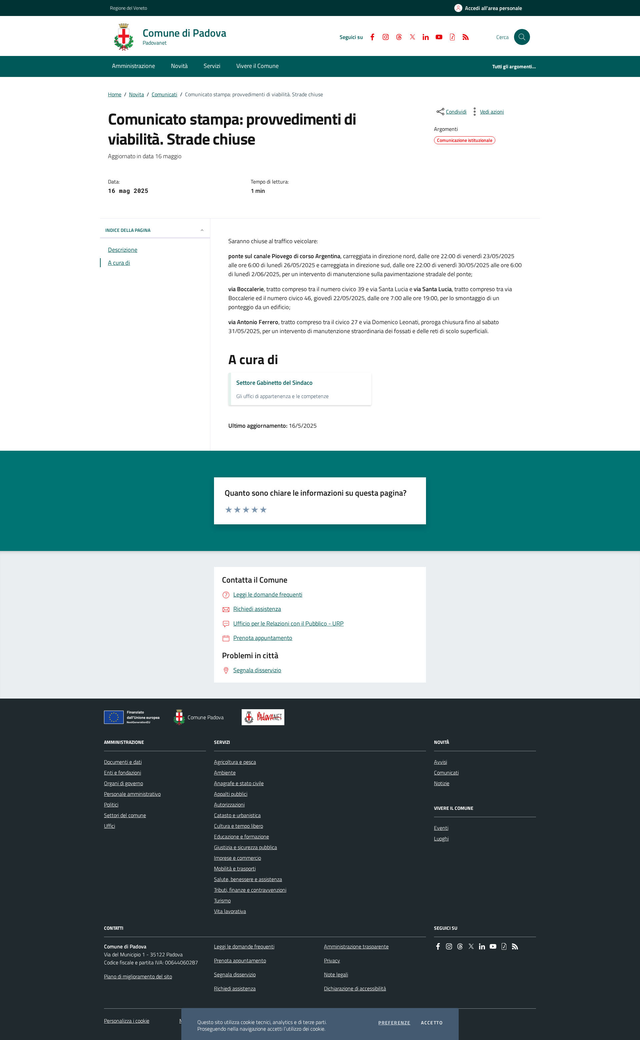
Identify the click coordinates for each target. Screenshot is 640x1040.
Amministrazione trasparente (356, 946)
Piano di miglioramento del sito (138, 976)
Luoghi (441, 838)
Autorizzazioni (229, 804)
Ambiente (225, 773)
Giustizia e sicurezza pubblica (245, 847)
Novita (136, 94)
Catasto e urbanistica (237, 815)
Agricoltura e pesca (235, 762)
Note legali (336, 974)
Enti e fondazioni (122, 773)
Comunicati (164, 94)
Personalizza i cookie (126, 1021)
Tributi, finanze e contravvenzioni (250, 890)
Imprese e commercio (237, 858)
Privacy (332, 960)
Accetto (432, 1022)
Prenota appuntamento (240, 960)
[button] (522, 37)
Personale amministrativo (132, 794)
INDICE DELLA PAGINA (127, 230)
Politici (111, 804)
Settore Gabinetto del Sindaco (274, 382)
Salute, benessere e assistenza (248, 879)
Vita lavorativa (230, 911)
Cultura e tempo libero (238, 826)
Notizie (441, 783)
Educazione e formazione (241, 836)
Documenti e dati (123, 762)
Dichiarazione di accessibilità (355, 988)
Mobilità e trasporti (235, 868)
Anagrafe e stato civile (239, 783)
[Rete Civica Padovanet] (264, 717)
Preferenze (394, 1022)
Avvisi (440, 762)
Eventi (441, 828)
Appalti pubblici (230, 794)
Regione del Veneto (128, 7)
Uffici (109, 826)
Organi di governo (123, 783)
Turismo (222, 900)
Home (114, 94)
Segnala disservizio (235, 974)
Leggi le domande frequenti (244, 946)
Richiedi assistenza (235, 988)
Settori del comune (125, 815)
